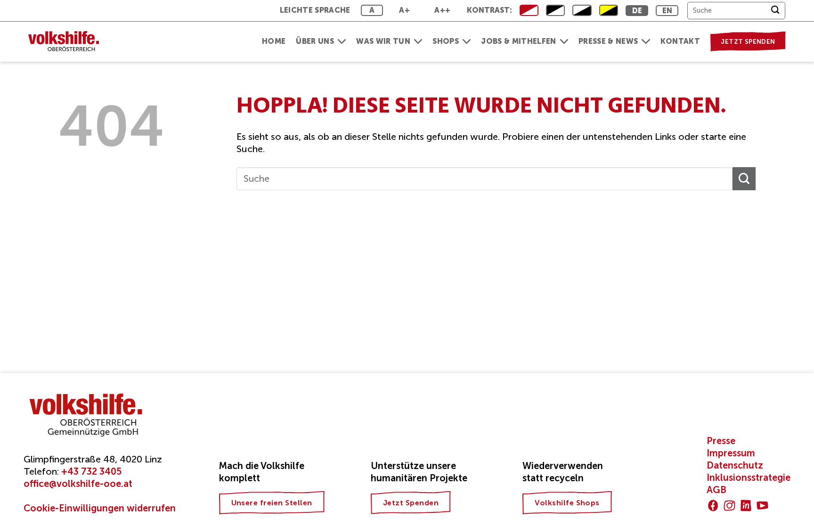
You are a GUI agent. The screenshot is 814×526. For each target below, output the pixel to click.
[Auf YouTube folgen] (762, 505)
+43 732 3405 (91, 471)
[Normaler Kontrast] (529, 10)
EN (667, 10)
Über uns (315, 41)
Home (273, 41)
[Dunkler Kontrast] (581, 10)
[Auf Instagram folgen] (729, 505)
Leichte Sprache (315, 10)
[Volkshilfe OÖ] (68, 42)
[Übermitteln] (775, 10)
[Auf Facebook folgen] (713, 505)
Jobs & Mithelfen (518, 41)
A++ (442, 10)
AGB (716, 489)
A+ (404, 10)
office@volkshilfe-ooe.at (78, 483)
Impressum (731, 453)
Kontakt (680, 41)
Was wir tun (383, 41)
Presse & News (608, 41)
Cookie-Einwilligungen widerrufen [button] (100, 508)
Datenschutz (735, 465)
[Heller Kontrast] (555, 10)
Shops (445, 41)
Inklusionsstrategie (748, 477)
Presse (721, 440)
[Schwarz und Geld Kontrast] (608, 10)
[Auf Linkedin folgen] (746, 505)
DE (637, 10)
